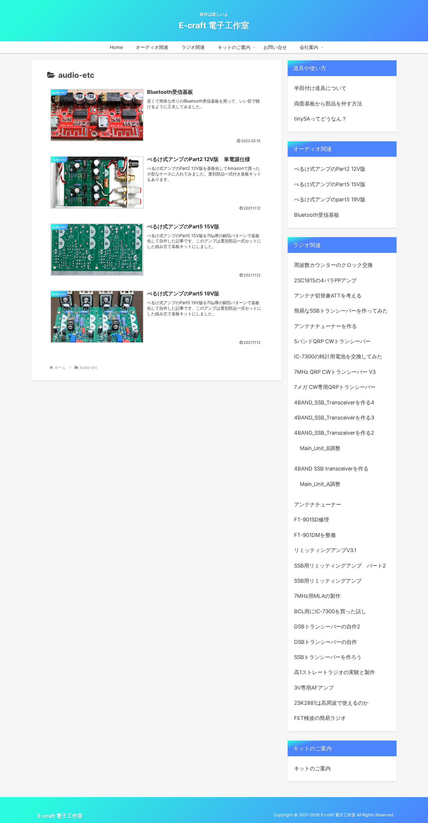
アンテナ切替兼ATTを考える (328, 295)
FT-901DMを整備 (315, 535)
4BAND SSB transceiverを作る (331, 469)
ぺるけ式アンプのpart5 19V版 (329, 199)
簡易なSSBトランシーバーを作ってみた (341, 311)
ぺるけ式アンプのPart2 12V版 (329, 169)
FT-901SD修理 (311, 520)
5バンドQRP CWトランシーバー (332, 341)
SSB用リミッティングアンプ (328, 581)
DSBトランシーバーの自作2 (327, 626)
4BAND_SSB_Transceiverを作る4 (334, 402)
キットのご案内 (312, 768)
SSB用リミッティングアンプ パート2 (340, 566)
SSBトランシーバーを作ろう (328, 657)
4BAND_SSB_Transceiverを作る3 (334, 418)
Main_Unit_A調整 (320, 484)
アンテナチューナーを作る (325, 326)
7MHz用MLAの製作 (317, 596)
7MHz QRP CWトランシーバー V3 (335, 372)
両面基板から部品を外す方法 (328, 104)
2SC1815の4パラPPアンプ (325, 280)
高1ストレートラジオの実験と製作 (334, 672)
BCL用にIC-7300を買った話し (330, 611)
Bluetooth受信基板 (316, 215)
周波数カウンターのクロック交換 (333, 265)
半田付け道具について (320, 88)
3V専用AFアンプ (314, 688)
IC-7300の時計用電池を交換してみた (338, 356)
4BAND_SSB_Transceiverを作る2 (334, 433)
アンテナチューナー (317, 504)
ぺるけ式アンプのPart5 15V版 (329, 184)
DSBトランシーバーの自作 (325, 642)
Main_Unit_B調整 (320, 448)
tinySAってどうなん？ (320, 119)
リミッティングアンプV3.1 (325, 550)
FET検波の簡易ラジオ (320, 718)
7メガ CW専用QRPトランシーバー (335, 387)
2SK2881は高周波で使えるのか (331, 703)
